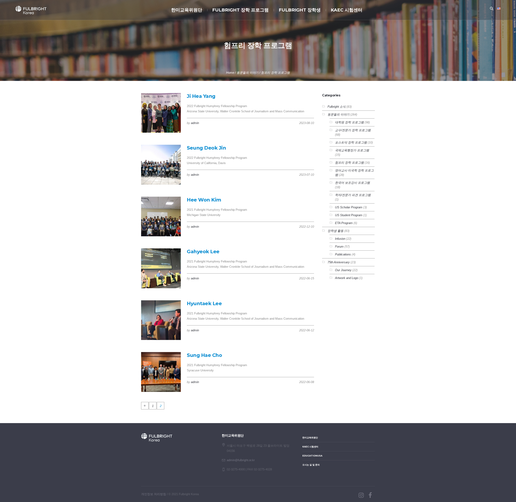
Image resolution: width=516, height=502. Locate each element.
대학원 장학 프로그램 (349, 122)
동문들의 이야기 (248, 72)
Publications (343, 254)
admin (195, 123)
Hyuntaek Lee (204, 303)
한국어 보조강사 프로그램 (352, 182)
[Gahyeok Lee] (161, 268)
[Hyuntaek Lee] (161, 320)
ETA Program (344, 223)
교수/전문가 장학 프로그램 (353, 130)
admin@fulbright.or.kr (241, 460)
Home (230, 72)
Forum (339, 246)
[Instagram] (361, 495)
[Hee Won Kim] (161, 216)
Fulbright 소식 (337, 106)
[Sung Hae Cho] (161, 372)
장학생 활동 (335, 230)
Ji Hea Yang (201, 96)
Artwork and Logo (346, 278)
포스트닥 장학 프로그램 (351, 142)
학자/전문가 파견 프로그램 (353, 195)
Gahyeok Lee (203, 251)
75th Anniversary (339, 262)
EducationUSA (312, 455)
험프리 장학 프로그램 (275, 72)
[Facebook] (370, 495)
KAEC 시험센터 (310, 446)
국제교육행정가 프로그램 (352, 150)
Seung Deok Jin (206, 148)
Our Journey (343, 270)
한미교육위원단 (310, 437)
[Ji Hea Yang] (161, 113)
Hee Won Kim (204, 200)
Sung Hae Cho (204, 355)
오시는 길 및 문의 (311, 464)
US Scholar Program (348, 207)
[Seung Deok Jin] (161, 164)
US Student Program (348, 215)
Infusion (340, 238)
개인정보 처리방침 (153, 494)
